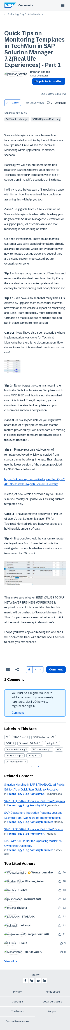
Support (52, 1011)
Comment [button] (56, 669)
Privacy (17, 991)
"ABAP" (9, 743)
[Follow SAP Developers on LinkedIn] (44, 980)
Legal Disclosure (52, 1001)
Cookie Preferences (17, 1021)
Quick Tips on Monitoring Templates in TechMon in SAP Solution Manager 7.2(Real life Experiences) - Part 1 (34, 49)
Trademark (17, 1011)
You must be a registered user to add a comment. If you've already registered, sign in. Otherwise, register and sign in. (32, 700)
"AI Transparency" (41, 749)
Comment (18, 712)
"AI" (58, 749)
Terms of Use (52, 991)
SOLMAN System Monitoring (46, 119)
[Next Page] (37, 766)
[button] (7, 103)
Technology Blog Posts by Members (25, 14)
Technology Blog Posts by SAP (26, 793)
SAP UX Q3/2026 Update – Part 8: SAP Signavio (34, 801)
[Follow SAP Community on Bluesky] (31, 980)
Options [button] (34, 88)
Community (25, 5)
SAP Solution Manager (17, 119)
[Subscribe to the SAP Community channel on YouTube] (38, 980)
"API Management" (15, 761)
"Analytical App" (13, 755)
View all (9, 961)
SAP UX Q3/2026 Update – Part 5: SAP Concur (33, 829)
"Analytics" (33, 755)
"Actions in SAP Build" (29, 743)
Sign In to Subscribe (48, 81)
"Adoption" (52, 743)
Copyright (17, 1001)
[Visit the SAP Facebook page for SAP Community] (25, 980)
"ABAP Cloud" (19, 737)
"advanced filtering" (15, 749)
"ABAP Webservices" (43, 737)
